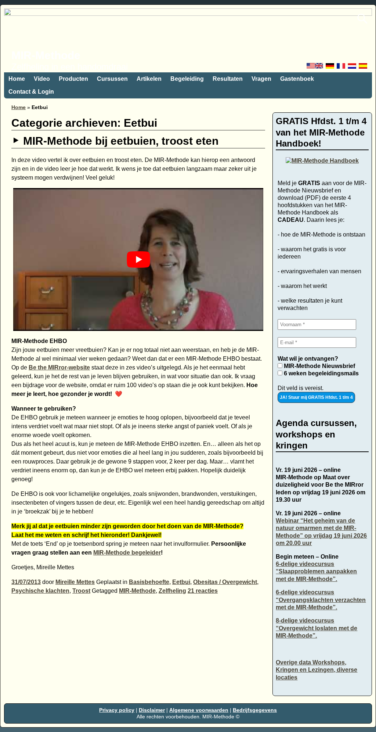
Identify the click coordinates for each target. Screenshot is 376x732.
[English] (315, 68)
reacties (203, 591)
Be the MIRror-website (59, 367)
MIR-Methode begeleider (127, 552)
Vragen (261, 79)
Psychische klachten (40, 591)
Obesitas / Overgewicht (225, 582)
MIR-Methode (45, 55)
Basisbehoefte (149, 582)
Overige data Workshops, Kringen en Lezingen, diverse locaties (316, 670)
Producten (73, 79)
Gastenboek (297, 79)
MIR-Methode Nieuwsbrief (318, 366)
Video (42, 79)
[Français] (341, 68)
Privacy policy (116, 710)
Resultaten (228, 79)
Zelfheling (172, 591)
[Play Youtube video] (138, 259)
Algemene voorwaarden (198, 710)
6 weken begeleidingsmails (320, 373)
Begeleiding (187, 79)
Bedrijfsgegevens (255, 710)
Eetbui (181, 582)
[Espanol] (363, 68)
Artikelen (149, 79)
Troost (81, 591)
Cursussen (112, 79)
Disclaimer (152, 710)
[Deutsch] (330, 68)
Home (16, 79)
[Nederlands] (352, 68)
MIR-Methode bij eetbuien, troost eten (120, 141)
